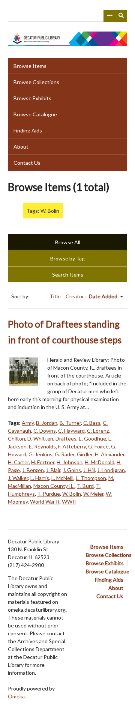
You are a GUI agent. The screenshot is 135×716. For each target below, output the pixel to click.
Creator (75, 296)
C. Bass (91, 423)
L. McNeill (62, 478)
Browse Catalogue (35, 114)
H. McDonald (99, 462)
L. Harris (39, 478)
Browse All (67, 242)
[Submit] (122, 16)
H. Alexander (109, 454)
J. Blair (53, 470)
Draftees (66, 438)
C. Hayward (71, 430)
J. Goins (72, 470)
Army (28, 423)
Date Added (103, 296)
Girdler (85, 454)
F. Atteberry (72, 446)
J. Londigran (111, 470)
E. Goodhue (92, 438)
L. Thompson (91, 478)
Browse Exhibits (32, 98)
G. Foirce (98, 446)
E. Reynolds (42, 446)
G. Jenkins (40, 454)
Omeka (16, 696)
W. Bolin (71, 493)
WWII (69, 501)
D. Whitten (40, 438)
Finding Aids (28, 130)
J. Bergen (33, 470)
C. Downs (44, 430)
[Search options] (110, 16)
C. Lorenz (98, 430)
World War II (45, 501)
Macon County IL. (54, 486)
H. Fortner (42, 462)
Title (56, 296)
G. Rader (65, 454)
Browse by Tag (67, 258)
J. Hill (89, 470)
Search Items (67, 274)
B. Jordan (46, 423)
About (21, 146)
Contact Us (27, 162)
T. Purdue (48, 493)
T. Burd (85, 486)
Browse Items (30, 66)
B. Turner (70, 423)
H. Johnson (69, 462)
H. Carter (18, 462)
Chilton (16, 438)
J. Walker (18, 478)
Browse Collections (36, 82)
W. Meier (93, 493)
